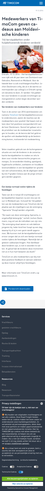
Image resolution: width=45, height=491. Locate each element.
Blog (4, 385)
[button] (2, 302)
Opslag (5, 333)
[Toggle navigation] (41, 3)
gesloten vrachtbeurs (11, 328)
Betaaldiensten (8, 372)
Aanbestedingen (9, 338)
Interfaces (6, 361)
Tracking (5, 356)
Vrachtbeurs (7, 322)
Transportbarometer (11, 395)
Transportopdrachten (11, 351)
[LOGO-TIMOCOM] (11, 3)
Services (6, 316)
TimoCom (14, 115)
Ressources (7, 379)
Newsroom (6, 390)
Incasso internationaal (12, 367)
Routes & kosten (9, 344)
